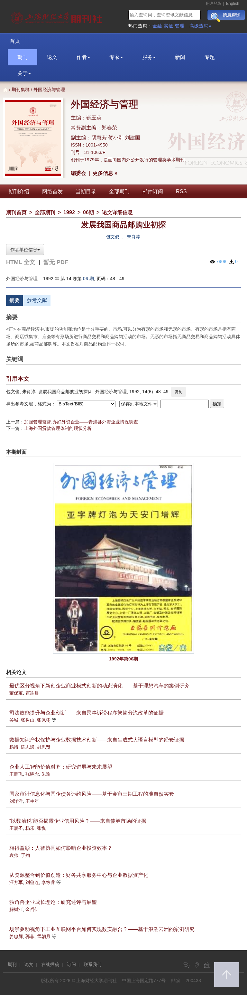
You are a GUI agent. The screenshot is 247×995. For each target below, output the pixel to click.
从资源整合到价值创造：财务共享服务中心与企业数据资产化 (78, 875)
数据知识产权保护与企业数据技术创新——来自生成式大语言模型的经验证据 (96, 740)
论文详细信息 (117, 212)
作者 (82, 57)
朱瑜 (45, 774)
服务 (147, 57)
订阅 (71, 964)
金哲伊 (32, 909)
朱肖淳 (133, 236)
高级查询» (200, 25)
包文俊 (112, 236)
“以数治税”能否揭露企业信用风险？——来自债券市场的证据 (77, 821)
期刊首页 (16, 212)
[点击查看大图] (123, 558)
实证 (168, 25)
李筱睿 (48, 882)
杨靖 (13, 747)
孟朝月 (43, 936)
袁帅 (13, 855)
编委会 (78, 173)
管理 (180, 25)
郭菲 (29, 936)
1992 (69, 212)
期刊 (22, 57)
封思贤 (43, 747)
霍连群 (32, 693)
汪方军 (16, 882)
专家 (114, 57)
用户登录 (213, 3)
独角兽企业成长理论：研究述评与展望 (53, 902)
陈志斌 (27, 747)
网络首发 (52, 191)
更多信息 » (105, 173)
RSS (181, 191)
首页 (15, 41)
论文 (52, 57)
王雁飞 (16, 774)
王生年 (32, 801)
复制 (178, 392)
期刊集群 (21, 89)
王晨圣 (16, 828)
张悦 (41, 828)
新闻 (180, 57)
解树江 (16, 909)
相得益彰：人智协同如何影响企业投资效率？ (60, 848)
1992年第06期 (123, 658)
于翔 (25, 855)
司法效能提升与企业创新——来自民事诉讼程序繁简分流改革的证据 (86, 712)
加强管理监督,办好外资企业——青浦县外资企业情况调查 (81, 421)
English (232, 3)
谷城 (13, 720)
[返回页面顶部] (226, 974)
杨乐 (29, 828)
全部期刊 (119, 191)
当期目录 (86, 191)
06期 (88, 212)
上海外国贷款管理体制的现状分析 (58, 428)
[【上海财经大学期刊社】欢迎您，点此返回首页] (57, 16)
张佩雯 (43, 720)
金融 (157, 25)
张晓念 (32, 774)
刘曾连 (32, 882)
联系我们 (93, 964)
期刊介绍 (19, 191)
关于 (22, 73)
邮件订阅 (152, 191)
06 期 (88, 278)
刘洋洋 (16, 801)
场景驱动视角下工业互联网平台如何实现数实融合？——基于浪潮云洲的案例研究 (102, 929)
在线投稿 (50, 964)
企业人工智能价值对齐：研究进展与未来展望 (60, 767)
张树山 (27, 720)
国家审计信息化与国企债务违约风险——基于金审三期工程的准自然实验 (91, 794)
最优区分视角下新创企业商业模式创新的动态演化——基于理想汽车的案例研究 (99, 685)
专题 (210, 57)
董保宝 (16, 693)
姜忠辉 (16, 936)
